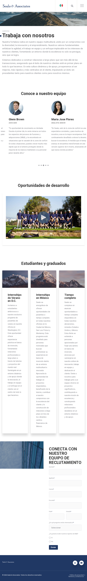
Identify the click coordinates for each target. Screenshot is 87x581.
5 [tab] (48, 165)
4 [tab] (46, 165)
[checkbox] (65, 539)
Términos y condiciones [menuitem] (76, 576)
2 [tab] (41, 165)
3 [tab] (43, 165)
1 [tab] (39, 165)
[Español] (61, 5)
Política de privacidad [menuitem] (77, 575)
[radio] (65, 537)
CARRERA (5, 31)
